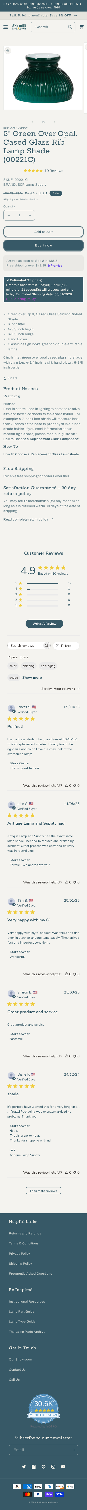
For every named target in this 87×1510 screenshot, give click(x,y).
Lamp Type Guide (22, 1321)
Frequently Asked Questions (30, 1273)
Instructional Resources (27, 1301)
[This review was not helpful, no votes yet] (74, 785)
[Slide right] (53, 122)
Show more (32, 677)
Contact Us (17, 1369)
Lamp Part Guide (22, 1311)
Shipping (8, 199)
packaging (48, 666)
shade (13, 678)
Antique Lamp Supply (47, 1502)
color (13, 666)
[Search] (70, 27)
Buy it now (43, 245)
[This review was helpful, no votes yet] (66, 785)
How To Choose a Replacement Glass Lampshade (41, 454)
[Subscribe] (73, 1450)
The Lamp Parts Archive (27, 1331)
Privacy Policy (19, 1253)
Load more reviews (43, 1191)
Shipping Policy (20, 1263)
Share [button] (13, 378)
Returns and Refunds (25, 1233)
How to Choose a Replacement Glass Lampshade (40, 439)
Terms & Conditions (24, 1243)
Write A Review (44, 624)
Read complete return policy (25, 519)
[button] (5, 27)
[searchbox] (25, 645)
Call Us (14, 1379)
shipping (29, 666)
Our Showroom (20, 1359)
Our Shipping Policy (21, 299)
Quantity (9, 206)
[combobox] (53, 27)
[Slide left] (34, 122)
